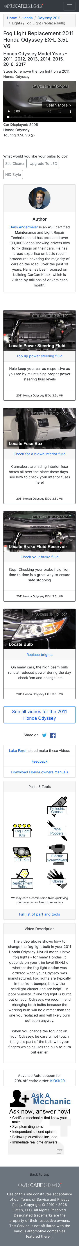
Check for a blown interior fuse (39, 454)
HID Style (13, 174)
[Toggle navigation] (69, 6)
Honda (27, 18)
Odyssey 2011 (49, 18)
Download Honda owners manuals (39, 772)
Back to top (39, 1174)
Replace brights (39, 654)
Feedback (40, 761)
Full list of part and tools (39, 914)
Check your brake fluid (40, 557)
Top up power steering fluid (39, 356)
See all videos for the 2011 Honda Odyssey (39, 715)
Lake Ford (17, 750)
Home (12, 18)
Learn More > (58, 105)
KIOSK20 (57, 1081)
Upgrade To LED (43, 163)
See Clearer (15, 163)
